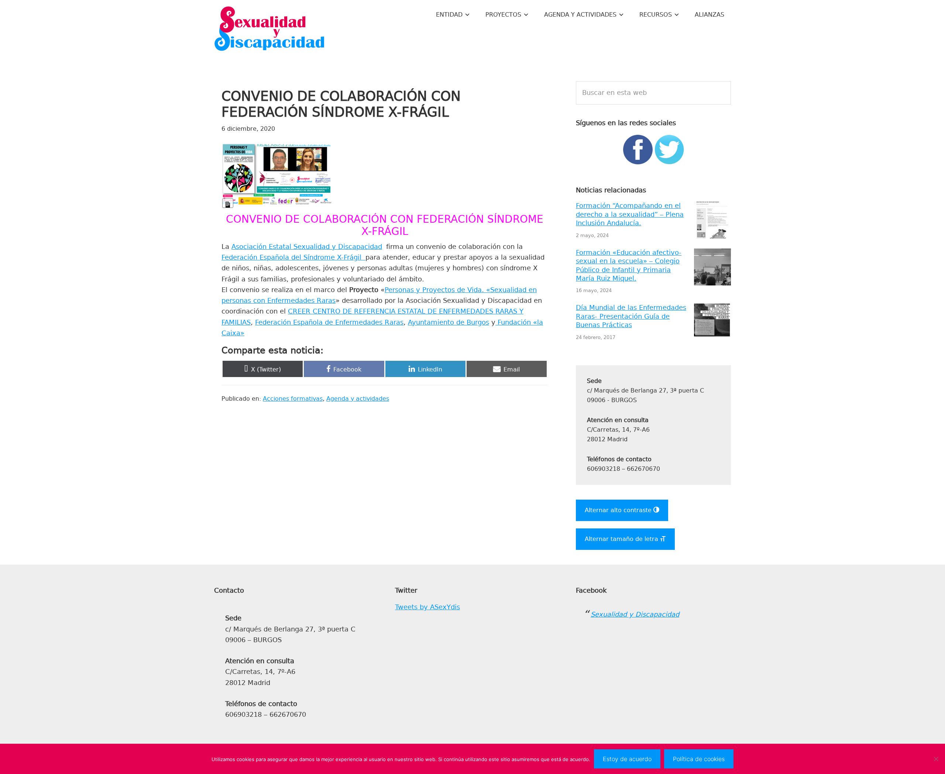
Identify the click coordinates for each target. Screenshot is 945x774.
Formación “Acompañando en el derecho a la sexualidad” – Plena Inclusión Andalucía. (630, 214)
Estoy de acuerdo (627, 759)
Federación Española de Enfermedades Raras (329, 322)
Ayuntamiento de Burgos (448, 322)
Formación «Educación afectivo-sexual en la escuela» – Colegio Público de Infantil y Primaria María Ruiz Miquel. (628, 265)
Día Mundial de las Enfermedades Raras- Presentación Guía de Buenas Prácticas (631, 316)
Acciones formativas (293, 398)
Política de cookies (699, 759)
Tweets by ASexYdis (427, 607)
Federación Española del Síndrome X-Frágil (293, 257)
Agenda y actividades (357, 398)
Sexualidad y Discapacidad (269, 29)
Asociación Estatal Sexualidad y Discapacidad (306, 247)
